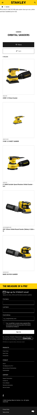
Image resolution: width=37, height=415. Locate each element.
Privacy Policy (27, 338)
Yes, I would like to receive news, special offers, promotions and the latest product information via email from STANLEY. (18, 325)
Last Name (6, 307)
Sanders (7, 6)
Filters (20, 45)
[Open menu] (2, 2)
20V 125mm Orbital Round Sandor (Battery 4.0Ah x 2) (18, 230)
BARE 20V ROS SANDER (10, 274)
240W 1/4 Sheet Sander (10, 98)
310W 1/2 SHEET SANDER (11, 141)
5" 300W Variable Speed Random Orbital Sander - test (18, 185)
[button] (3, 396)
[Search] (35, 2)
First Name (6, 299)
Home (2, 7)
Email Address (6, 315)
